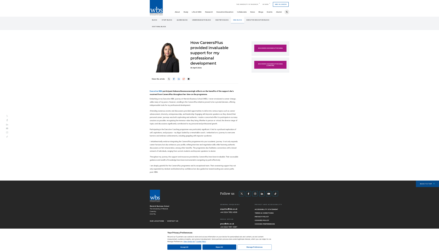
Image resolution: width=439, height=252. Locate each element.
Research (209, 12)
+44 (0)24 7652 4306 (228, 212)
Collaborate (242, 12)
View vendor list (189, 241)
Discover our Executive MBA (270, 48)
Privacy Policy (262, 217)
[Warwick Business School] (156, 7)
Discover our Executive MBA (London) (270, 64)
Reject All (219, 247)
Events (269, 12)
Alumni (279, 12)
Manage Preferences (254, 247)
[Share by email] (189, 79)
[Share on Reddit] (184, 79)
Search (286, 12)
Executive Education (225, 12)
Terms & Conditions (264, 213)
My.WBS (266, 4)
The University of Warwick (247, 4)
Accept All (184, 247)
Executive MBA (156, 91)
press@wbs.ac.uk (227, 223)
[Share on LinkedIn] (179, 79)
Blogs (260, 12)
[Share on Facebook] (174, 79)
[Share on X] (169, 79)
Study (185, 12)
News (252, 12)
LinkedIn (7, 124)
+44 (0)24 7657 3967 (228, 227)
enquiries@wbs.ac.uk (228, 209)
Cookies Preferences (265, 224)
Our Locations (157, 221)
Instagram (7, 132)
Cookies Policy (262, 220)
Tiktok (7, 136)
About (177, 12)
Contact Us (172, 221)
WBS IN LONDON (281, 4)
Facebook (7, 120)
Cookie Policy (201, 241)
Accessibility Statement (266, 209)
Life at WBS (196, 12)
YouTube (7, 128)
